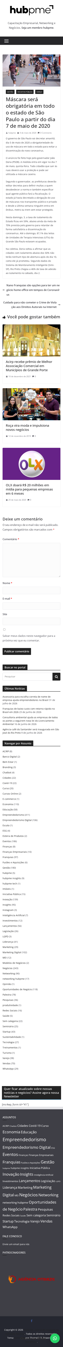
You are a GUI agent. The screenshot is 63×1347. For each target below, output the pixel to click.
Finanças (7, 846)
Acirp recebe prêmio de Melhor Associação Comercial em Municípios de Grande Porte (29, 366)
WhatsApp (8, 1068)
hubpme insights (12, 878)
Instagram (8, 910)
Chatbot (7, 772)
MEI (5, 957)
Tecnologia (8, 1042)
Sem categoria (10, 1021)
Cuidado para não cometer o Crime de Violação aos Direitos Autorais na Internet (30, 305)
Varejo (39, 92)
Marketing (8, 947)
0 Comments (46, 132)
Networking (9, 973)
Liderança (8, 941)
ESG (5, 830)
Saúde (6, 1015)
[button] (55, 1338)
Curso (6, 788)
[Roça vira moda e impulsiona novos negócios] (31, 390)
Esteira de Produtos (13, 835)
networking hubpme (14, 978)
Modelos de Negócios (14, 962)
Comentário (11, 539)
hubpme (12, 132)
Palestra (7, 994)
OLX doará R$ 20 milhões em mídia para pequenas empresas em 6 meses (29, 489)
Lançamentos (10, 925)
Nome (7, 583)
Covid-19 (7, 783)
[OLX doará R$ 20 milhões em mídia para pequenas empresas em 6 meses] (31, 450)
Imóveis (7, 888)
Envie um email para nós (16, 1244)
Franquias (8, 857)
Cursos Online (10, 793)
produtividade (10, 1005)
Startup (7, 1031)
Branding (8, 767)
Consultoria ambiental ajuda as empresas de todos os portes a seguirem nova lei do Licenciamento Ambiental (30, 721)
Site (5, 614)
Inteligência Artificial (14, 915)
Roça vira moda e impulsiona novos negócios (27, 427)
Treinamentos (10, 1047)
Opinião (7, 984)
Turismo (7, 1052)
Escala (6, 825)
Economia (8, 804)
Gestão (10, 92)
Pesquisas (8, 999)
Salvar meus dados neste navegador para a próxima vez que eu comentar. (29, 638)
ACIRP (6, 751)
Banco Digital (10, 756)
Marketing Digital (12, 952)
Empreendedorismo (13, 814)
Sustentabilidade (12, 1036)
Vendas (6, 1063)
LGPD (5, 936)
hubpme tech (10, 883)
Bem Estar (8, 761)
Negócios (7, 968)
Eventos (7, 841)
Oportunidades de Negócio (17, 989)
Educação (8, 809)
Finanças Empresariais (15, 851)
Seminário (8, 1026)
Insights (7, 904)
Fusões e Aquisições (13, 862)
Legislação (8, 931)
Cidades (7, 777)
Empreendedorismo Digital (17, 820)
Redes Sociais (10, 1010)
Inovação (7, 899)
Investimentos (10, 920)
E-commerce (9, 798)
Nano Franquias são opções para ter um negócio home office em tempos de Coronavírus (33, 290)
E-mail (7, 598)
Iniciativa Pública (24, 92)
